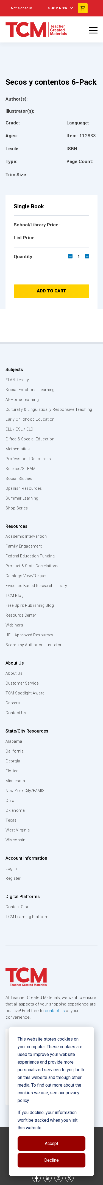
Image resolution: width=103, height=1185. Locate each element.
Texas (11, 820)
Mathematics (17, 449)
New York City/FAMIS (25, 790)
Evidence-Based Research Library (36, 585)
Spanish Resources (23, 488)
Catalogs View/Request (27, 576)
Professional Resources (28, 459)
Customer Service (21, 683)
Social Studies (18, 478)
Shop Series (16, 508)
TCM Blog (14, 595)
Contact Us (15, 713)
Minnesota (15, 781)
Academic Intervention (26, 536)
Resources (16, 526)
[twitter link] (69, 1178)
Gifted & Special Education (29, 439)
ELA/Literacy (17, 380)
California (14, 751)
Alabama (13, 741)
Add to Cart (51, 291)
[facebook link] (36, 1178)
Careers (12, 703)
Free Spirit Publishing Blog (29, 605)
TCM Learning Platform (27, 917)
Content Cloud (18, 907)
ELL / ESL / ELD (19, 429)
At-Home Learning (22, 399)
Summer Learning (21, 498)
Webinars (14, 625)
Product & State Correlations (32, 566)
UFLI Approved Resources (29, 635)
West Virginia (17, 830)
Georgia (12, 761)
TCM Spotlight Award (25, 693)
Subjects (14, 369)
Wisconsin (15, 840)
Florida (12, 771)
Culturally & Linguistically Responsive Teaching (48, 409)
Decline (51, 1160)
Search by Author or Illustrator (33, 645)
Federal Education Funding (30, 556)
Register (13, 878)
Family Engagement (23, 546)
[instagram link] (58, 1178)
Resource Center (20, 615)
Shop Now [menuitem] (57, 8)
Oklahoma (15, 810)
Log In (11, 868)
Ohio (9, 800)
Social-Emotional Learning (30, 390)
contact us (55, 1010)
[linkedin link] (47, 1178)
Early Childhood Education (30, 419)
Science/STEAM (20, 468)
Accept (51, 1143)
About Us (14, 663)
